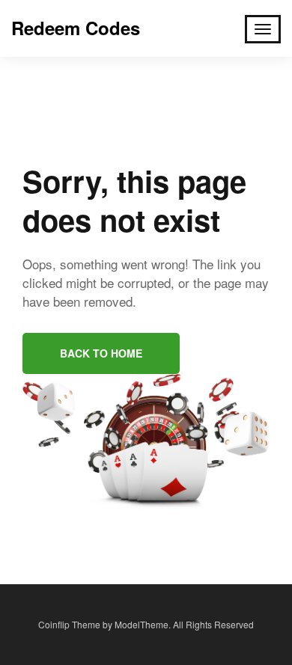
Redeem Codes (75, 27)
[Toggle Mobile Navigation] (263, 29)
